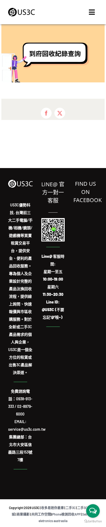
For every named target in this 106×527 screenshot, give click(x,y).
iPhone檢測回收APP (65, 514)
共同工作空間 (41, 514)
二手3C (71, 508)
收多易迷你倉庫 (52, 508)
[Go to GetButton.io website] (93, 521)
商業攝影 (23, 514)
